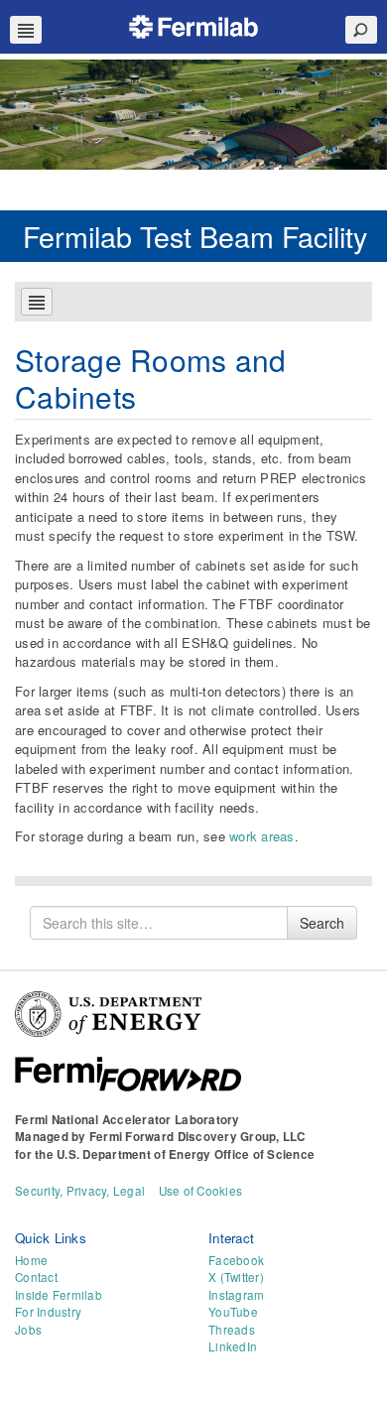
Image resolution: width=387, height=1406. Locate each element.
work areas (262, 836)
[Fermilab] (193, 24)
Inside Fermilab (58, 1295)
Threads (231, 1330)
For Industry (48, 1312)
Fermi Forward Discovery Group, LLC (197, 1136)
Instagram (236, 1295)
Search (322, 923)
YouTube (233, 1312)
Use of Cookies (201, 1191)
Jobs (28, 1330)
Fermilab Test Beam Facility (195, 235)
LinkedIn (232, 1346)
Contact (36, 1277)
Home (31, 1260)
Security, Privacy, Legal (80, 1191)
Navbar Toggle (26, 30)
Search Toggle (361, 30)
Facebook (236, 1260)
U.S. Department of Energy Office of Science (186, 1154)
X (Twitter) (236, 1277)
